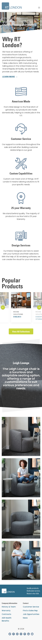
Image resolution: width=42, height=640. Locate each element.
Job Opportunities (31, 614)
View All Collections (21, 331)
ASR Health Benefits (6, 619)
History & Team (9, 607)
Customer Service (31, 607)
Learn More (8, 76)
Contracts (6, 614)
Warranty (6, 610)
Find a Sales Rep (30, 610)
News (25, 618)
